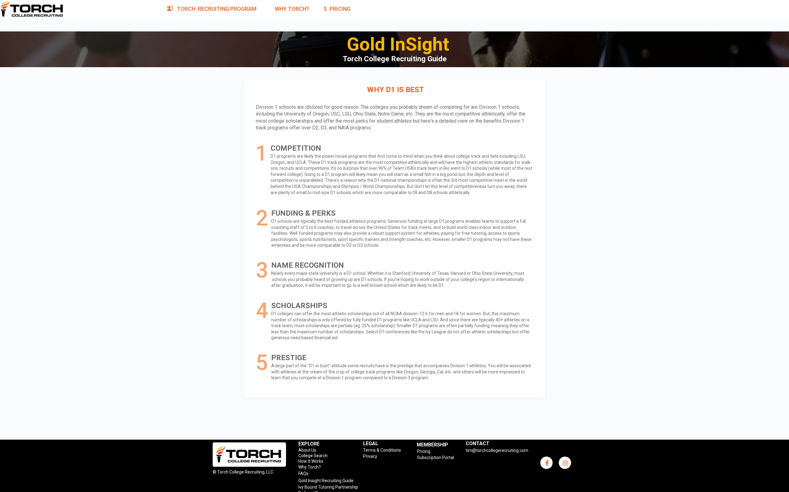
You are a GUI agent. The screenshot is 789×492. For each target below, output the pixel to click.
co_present (170, 8)
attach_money (325, 9)
